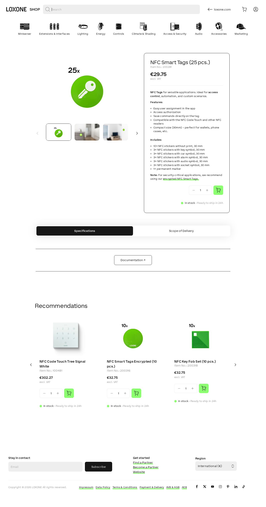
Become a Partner (146, 467)
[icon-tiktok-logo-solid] (243, 490)
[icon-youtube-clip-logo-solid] (212, 490)
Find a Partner (143, 462)
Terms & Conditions (125, 487)
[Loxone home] (16, 9)
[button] (87, 87)
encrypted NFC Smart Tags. (181, 178)
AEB (184, 487)
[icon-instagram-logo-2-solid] (220, 490)
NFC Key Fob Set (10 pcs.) (195, 361)
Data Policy (103, 487)
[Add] (69, 393)
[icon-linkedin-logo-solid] (235, 490)
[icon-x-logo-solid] (204, 490)
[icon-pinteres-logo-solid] (228, 490)
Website (139, 471)
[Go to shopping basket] (244, 9)
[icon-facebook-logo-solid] (196, 490)
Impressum (86, 487)
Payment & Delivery (152, 487)
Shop (35, 9)
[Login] (256, 9)
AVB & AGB (173, 487)
